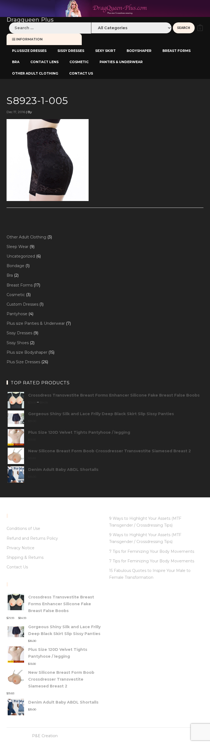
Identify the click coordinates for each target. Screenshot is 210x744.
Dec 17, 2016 (16, 112)
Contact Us (17, 567)
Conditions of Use (23, 528)
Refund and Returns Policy (32, 538)
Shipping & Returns (25, 557)
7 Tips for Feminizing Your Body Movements (151, 551)
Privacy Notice (20, 547)
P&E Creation (45, 735)
